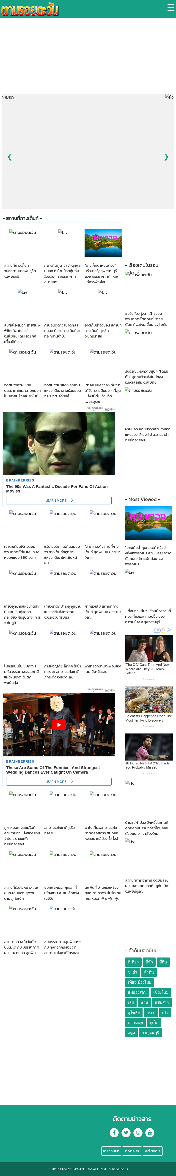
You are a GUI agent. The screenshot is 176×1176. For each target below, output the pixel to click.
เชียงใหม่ (160, 992)
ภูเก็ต (154, 1023)
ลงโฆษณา (152, 1151)
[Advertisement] (88, 60)
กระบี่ (150, 1012)
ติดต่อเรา (132, 1151)
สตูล (131, 1033)
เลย (131, 1002)
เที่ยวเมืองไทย (139, 982)
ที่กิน (163, 962)
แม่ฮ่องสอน (137, 992)
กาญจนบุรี (150, 1033)
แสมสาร (162, 1002)
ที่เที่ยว (133, 962)
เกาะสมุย (135, 1023)
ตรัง (165, 1012)
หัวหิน (149, 972)
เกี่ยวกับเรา (111, 1151)
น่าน (144, 1002)
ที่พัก (149, 962)
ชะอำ (132, 972)
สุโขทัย (134, 1012)
